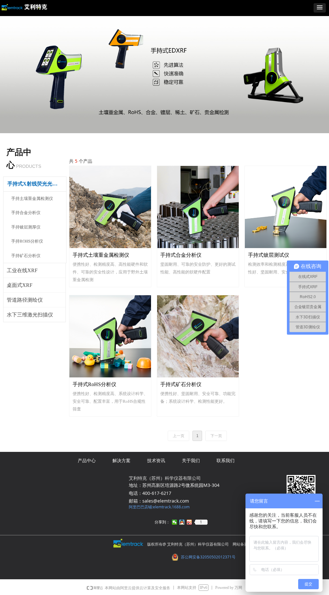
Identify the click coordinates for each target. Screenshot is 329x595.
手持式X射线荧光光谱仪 (35, 183)
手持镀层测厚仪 (25, 227)
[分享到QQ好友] (182, 522)
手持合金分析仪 (25, 212)
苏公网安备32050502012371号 (208, 557)
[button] (320, 8)
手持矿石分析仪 (25, 255)
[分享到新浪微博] (189, 522)
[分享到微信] (174, 522)
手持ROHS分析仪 (27, 241)
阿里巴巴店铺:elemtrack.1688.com (159, 507)
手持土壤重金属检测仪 (32, 198)
